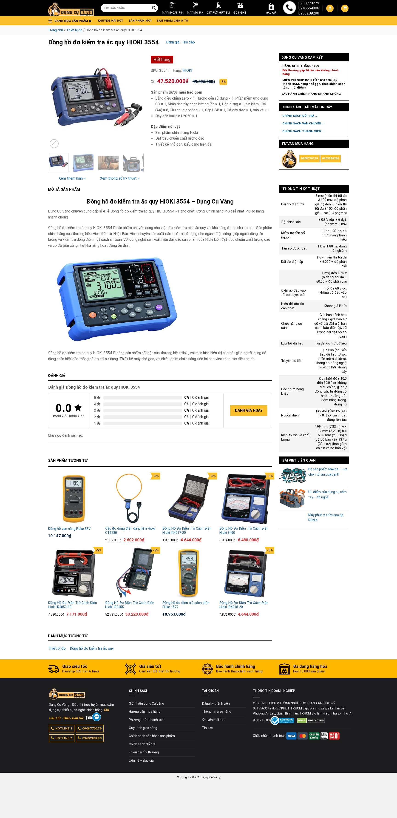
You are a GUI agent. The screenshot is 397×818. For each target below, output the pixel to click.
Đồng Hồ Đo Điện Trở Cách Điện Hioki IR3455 (129, 605)
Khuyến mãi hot (110, 20)
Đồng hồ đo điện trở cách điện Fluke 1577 (185, 605)
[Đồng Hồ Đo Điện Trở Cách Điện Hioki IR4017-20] (188, 499)
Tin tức (207, 728)
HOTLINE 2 (63, 738)
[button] (71, 20)
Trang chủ (55, 30)
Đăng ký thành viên (216, 703)
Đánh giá (172, 42)
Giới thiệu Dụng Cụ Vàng (146, 703)
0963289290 (308, 13)
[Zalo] (96, 716)
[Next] (136, 101)
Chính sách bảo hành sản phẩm (152, 736)
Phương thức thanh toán (147, 720)
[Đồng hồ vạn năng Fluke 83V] (74, 499)
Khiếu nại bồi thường (144, 752)
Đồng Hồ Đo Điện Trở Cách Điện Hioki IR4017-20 (186, 531)
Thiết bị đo (74, 30)
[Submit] (154, 8)
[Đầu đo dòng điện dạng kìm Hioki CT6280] (131, 499)
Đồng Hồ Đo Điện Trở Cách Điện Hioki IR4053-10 (72, 605)
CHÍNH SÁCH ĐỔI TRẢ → (300, 116)
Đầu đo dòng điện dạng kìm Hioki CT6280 (130, 531)
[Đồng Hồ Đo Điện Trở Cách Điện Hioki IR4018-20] (245, 573)
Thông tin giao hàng (216, 711)
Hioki (187, 70)
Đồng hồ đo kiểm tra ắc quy (92, 648)
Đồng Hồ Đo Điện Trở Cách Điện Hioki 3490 (243, 531)
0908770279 (308, 3)
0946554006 (308, 8)
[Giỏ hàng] (345, 8)
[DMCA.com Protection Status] (311, 720)
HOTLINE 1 (63, 728)
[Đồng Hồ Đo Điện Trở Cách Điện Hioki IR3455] (131, 573)
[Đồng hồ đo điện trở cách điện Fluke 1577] (188, 573)
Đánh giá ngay (249, 410)
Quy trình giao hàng (143, 728)
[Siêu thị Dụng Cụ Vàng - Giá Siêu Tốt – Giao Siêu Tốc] (71, 8)
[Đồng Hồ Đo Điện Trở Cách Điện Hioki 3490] (245, 499)
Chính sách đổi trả (142, 744)
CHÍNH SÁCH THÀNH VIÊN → (303, 131)
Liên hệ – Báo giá (141, 760)
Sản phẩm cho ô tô (172, 20)
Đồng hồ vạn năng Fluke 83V (69, 529)
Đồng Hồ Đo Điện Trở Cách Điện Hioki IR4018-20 (243, 605)
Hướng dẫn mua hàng (144, 711)
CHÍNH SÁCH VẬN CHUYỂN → (303, 123)
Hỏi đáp (188, 42)
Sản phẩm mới (140, 20)
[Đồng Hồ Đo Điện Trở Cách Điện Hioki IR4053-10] (74, 573)
